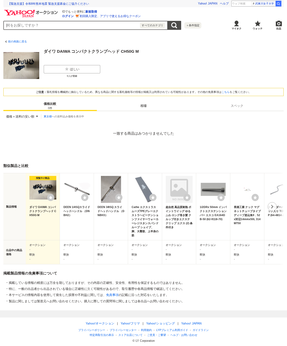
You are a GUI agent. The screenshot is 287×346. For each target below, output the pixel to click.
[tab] (50, 106)
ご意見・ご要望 (156, 335)
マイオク (236, 28)
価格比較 (50, 106)
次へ (272, 206)
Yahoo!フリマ (130, 323)
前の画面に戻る (17, 41)
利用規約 (146, 330)
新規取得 (91, 11)
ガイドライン (201, 330)
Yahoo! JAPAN (207, 3)
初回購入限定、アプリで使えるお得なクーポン (110, 16)
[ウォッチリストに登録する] (50, 197)
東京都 (48, 116)
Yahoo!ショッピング (160, 323)
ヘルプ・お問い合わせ (183, 335)
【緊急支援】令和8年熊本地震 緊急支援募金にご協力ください (48, 3)
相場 (143, 105)
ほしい (74, 69)
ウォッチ (258, 28)
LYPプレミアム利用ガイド (172, 330)
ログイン (68, 16)
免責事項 (112, 295)
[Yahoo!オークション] (31, 11)
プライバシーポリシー (91, 330)
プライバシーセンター (123, 330)
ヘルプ (224, 3)
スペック (237, 105)
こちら (226, 92)
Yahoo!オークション (100, 323)
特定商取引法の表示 (102, 335)
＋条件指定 (193, 25)
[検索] (278, 4)
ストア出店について (130, 335)
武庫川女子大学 (264, 3)
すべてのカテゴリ (152, 25)
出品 (278, 28)
